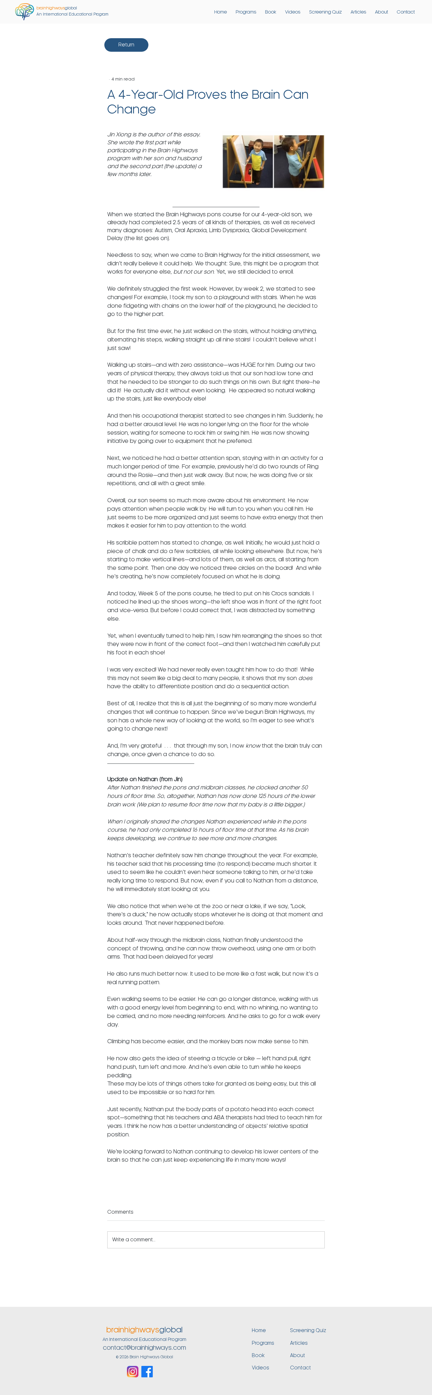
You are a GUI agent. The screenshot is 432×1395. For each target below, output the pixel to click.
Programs (263, 1343)
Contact (300, 1368)
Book (258, 1355)
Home (259, 1330)
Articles (299, 1343)
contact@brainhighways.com (144, 1348)
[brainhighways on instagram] (132, 1371)
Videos (260, 1368)
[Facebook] (147, 1371)
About (297, 1355)
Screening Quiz (308, 1330)
